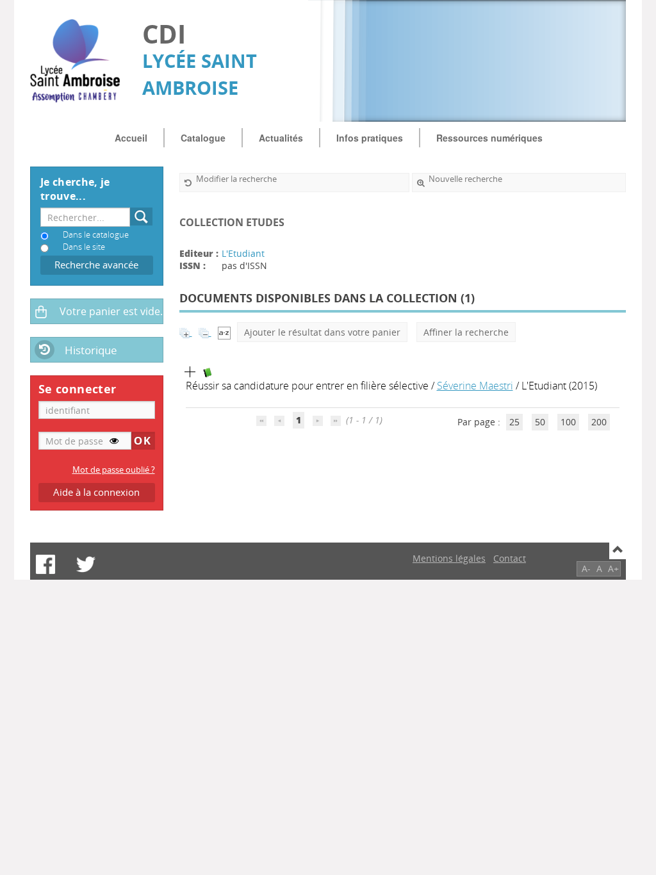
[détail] (190, 372)
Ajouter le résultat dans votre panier (322, 332)
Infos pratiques (369, 137)
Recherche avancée (96, 265)
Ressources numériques (489, 137)
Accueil (131, 137)
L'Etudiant (243, 253)
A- (586, 568)
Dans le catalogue (96, 234)
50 (540, 422)
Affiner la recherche (466, 332)
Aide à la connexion (96, 492)
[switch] (114, 440)
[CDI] (79, 60)
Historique (91, 350)
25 (514, 422)
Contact (509, 558)
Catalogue (203, 137)
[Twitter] (85, 564)
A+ (613, 568)
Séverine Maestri (475, 386)
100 (568, 422)
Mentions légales (449, 558)
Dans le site (84, 246)
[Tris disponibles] (224, 332)
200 (599, 422)
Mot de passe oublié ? (113, 469)
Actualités (281, 137)
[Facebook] (45, 564)
